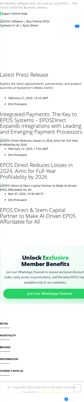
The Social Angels (50, 392)
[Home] (4, 398)
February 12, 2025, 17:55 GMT (28, 149)
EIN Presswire (17, 104)
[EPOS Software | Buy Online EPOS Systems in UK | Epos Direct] (42, 23)
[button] (34, 398)
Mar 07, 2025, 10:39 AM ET (26, 194)
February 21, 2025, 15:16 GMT (28, 98)
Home (29, 48)
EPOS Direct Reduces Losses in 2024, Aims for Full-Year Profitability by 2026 (36, 170)
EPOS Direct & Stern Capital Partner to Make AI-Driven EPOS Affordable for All (38, 215)
